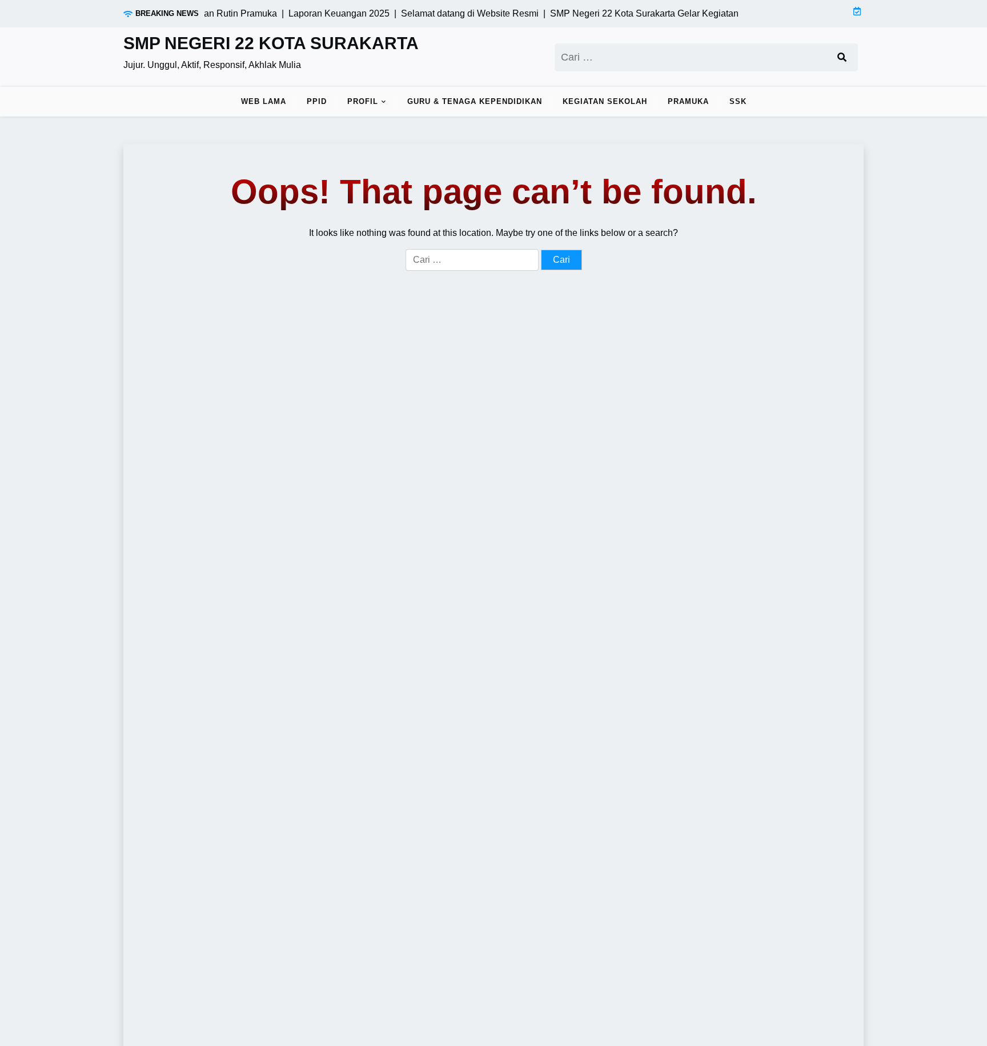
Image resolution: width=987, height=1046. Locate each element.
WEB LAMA (263, 101)
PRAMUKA (688, 101)
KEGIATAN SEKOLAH (605, 101)
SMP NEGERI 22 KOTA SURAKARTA (271, 43)
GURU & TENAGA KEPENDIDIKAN (474, 101)
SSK (738, 101)
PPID (317, 101)
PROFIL (362, 101)
